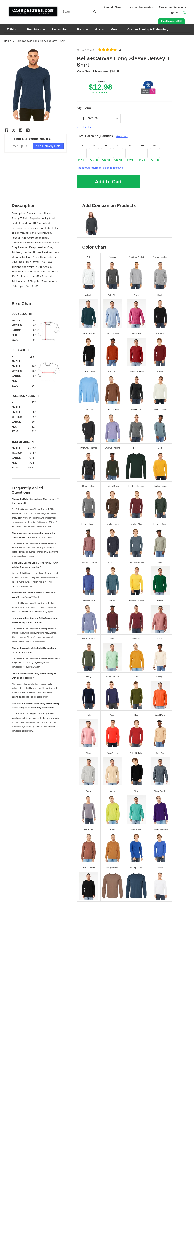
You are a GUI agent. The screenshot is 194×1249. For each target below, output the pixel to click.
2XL (143, 145)
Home (7, 40)
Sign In (173, 12)
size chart (122, 136)
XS (81, 145)
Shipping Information (140, 7)
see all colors (84, 126)
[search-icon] (94, 11)
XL (130, 145)
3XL (155, 145)
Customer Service (171, 7)
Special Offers (112, 7)
